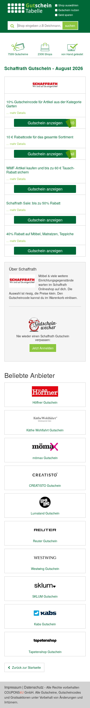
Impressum (12, 687)
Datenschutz (33, 687)
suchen (70, 25)
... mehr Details (16, 113)
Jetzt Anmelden (43, 348)
